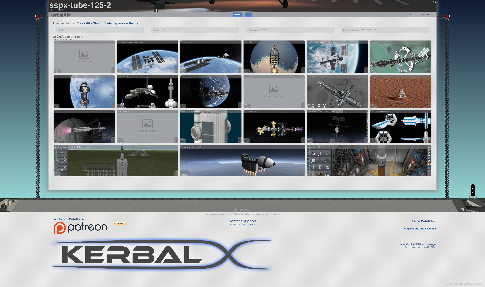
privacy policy (249, 224)
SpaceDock (406, 244)
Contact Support (242, 220)
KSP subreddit (410, 247)
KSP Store (432, 247)
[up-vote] (113, 69)
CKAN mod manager (425, 244)
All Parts (57, 10)
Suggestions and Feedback (420, 228)
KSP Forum (422, 247)
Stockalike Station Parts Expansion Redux (107, 23)
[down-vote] (113, 72)
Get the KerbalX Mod (424, 221)
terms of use (235, 224)
